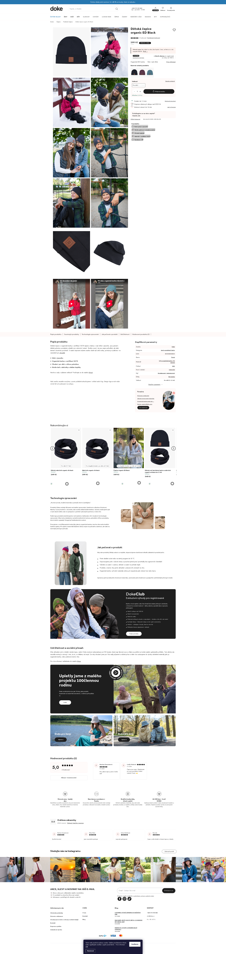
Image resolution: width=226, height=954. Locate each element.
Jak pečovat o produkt (110, 334)
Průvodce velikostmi (143, 396)
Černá (173, 357)
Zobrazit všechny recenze (75, 823)
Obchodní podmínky (56, 913)
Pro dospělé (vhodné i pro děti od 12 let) (97, 466)
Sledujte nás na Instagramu (65, 851)
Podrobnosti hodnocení (153, 38)
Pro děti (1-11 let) (66, 466)
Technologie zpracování (90, 334)
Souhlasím (134, 944)
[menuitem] (55, 17)
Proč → (145, 51)
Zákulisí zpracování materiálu (145, 398)
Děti (173, 366)
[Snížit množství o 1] (134, 91)
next (173, 448)
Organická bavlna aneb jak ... (145, 401)
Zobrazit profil (169, 851)
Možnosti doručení (170, 101)
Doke (173, 347)
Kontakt (53, 923)
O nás (65, 702)
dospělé (62, 353)
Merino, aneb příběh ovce (144, 404)
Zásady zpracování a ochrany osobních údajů (64, 919)
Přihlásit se (168, 890)
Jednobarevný (170, 373)
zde (87, 947)
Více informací (171, 62)
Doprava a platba (55, 926)
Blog (84, 919)
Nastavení (90, 951)
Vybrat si (60, 739)
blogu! (91, 373)
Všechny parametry (154, 385)
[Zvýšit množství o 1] (140, 91)
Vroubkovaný (162, 373)
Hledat (116, 9)
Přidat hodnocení (69, 778)
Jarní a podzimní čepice (168, 350)
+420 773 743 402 (137, 8)
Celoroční (172, 369)
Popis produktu (55, 334)
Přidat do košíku (160, 91)
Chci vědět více (143, 407)
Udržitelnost (125, 334)
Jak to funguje (171, 107)
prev (52, 448)
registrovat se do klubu (138, 58)
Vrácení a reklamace (56, 916)
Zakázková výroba (56, 930)
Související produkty (71, 334)
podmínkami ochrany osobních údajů (144, 896)
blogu (79, 661)
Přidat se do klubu (133, 634)
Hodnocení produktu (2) (141, 334)
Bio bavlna (172, 377)
